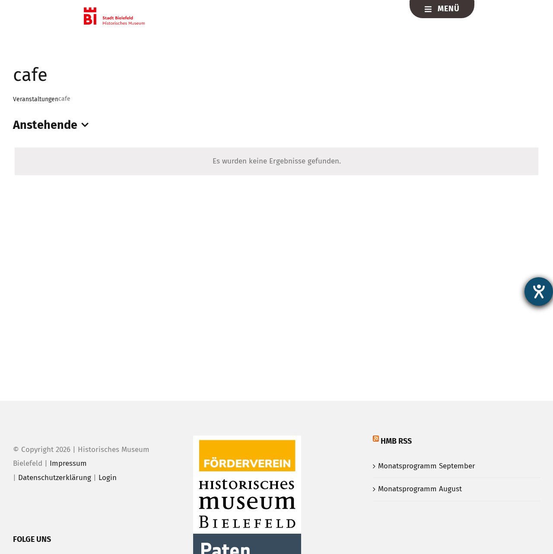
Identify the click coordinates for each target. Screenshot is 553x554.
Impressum (68, 463)
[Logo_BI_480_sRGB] (114, 11)
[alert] (276, 161)
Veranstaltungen (35, 99)
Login (108, 477)
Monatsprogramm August (420, 488)
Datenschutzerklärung (54, 477)
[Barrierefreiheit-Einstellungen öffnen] (538, 291)
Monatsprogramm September (426, 466)
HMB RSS (396, 441)
